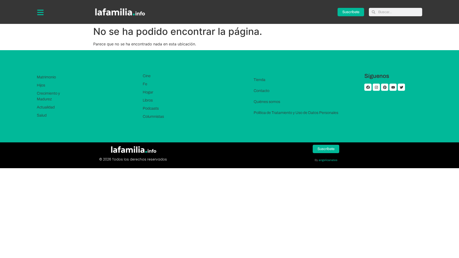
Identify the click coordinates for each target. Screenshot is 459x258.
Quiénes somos (267, 102)
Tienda (259, 80)
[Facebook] (368, 87)
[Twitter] (401, 87)
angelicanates (328, 160)
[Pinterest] (384, 87)
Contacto (261, 91)
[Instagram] (376, 87)
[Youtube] (393, 87)
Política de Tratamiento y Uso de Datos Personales (296, 113)
